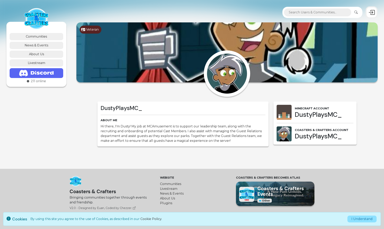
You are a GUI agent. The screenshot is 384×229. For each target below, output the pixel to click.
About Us (36, 54)
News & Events (36, 45)
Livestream (36, 63)
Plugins (166, 203)
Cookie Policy (150, 219)
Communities (36, 36)
